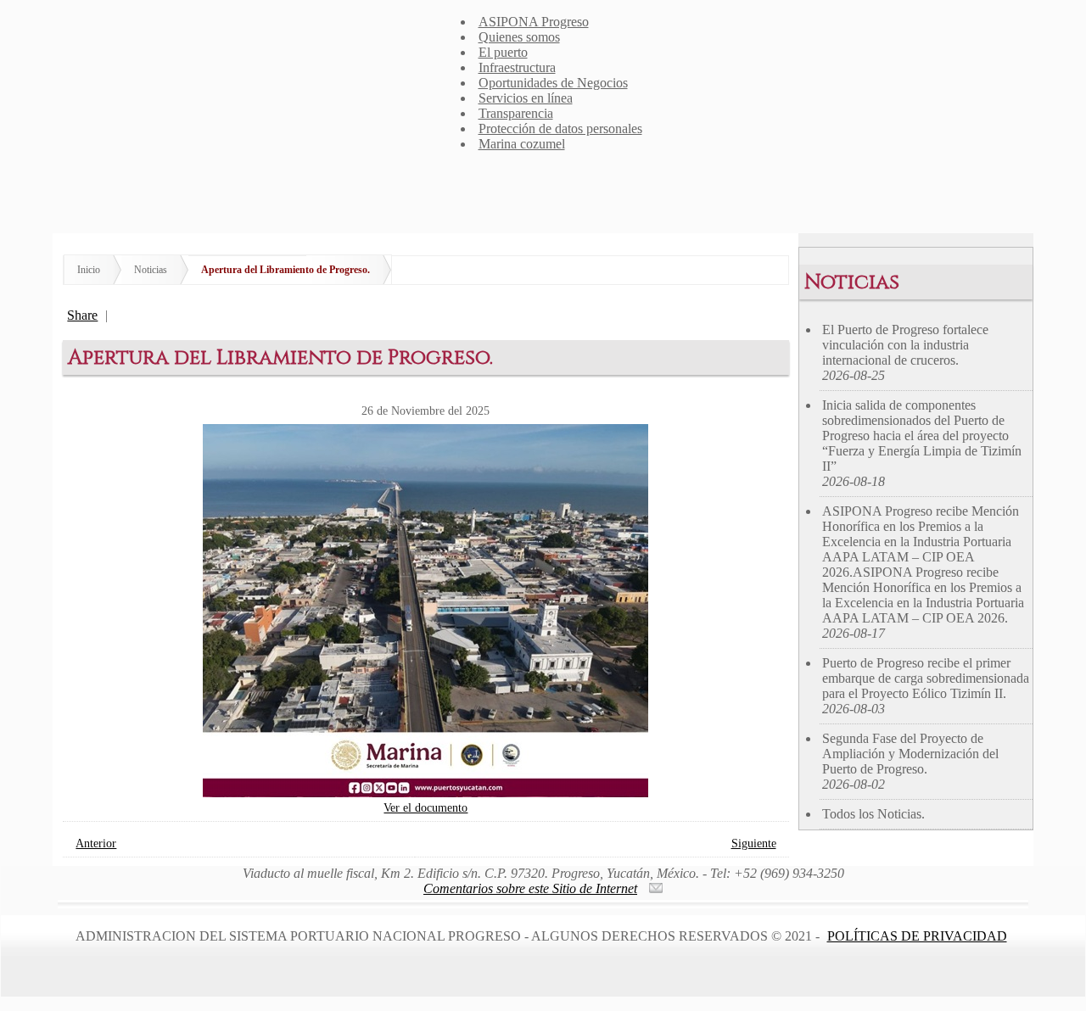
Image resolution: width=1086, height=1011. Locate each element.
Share (82, 315)
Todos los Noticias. (873, 814)
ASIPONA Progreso (534, 21)
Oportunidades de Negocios (553, 82)
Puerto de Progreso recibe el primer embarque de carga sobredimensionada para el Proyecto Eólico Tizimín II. (925, 686)
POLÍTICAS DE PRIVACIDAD (917, 936)
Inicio (88, 270)
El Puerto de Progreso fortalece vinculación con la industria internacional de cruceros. (905, 352)
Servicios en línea (526, 98)
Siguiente (753, 843)
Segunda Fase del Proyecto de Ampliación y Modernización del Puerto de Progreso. (910, 761)
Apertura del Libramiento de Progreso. (285, 270)
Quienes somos (519, 37)
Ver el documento (425, 807)
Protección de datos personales (560, 128)
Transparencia (516, 113)
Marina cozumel (522, 144)
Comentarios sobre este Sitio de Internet (530, 888)
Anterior (96, 843)
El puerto (503, 52)
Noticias (150, 270)
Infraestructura (517, 67)
